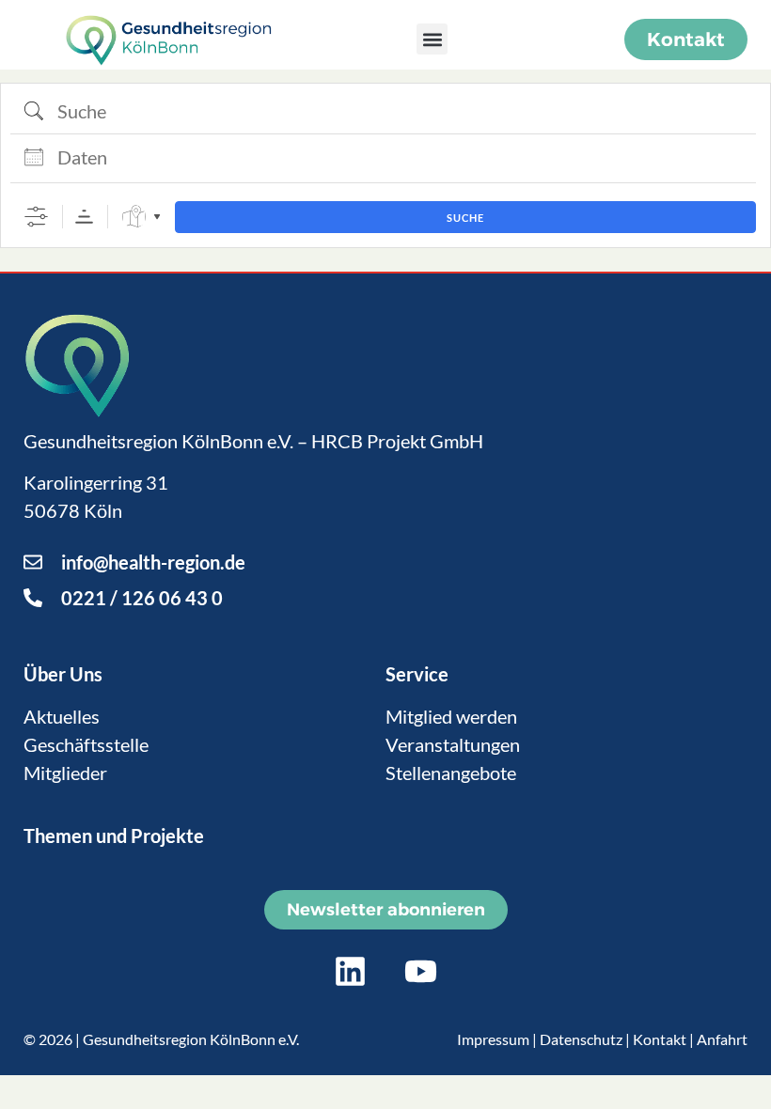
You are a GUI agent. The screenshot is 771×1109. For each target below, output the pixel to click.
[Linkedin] (351, 972)
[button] (432, 39)
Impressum (493, 1039)
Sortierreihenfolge (84, 216)
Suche (465, 217)
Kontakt (659, 1039)
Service (417, 674)
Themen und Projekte (114, 835)
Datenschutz (581, 1039)
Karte (134, 216)
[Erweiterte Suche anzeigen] (36, 216)
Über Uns (63, 674)
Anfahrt (722, 1039)
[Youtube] (421, 972)
